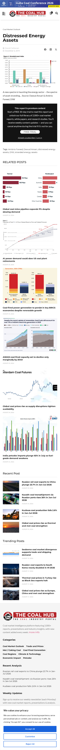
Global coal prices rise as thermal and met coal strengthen (39, 524)
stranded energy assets (26, 152)
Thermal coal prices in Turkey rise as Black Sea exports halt (39, 579)
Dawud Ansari (30, 149)
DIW (12, 152)
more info (34, 632)
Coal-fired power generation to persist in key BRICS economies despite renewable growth (29, 309)
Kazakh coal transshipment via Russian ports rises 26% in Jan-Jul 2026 (39, 497)
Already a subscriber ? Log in (30, 138)
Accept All (30, 729)
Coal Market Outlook (11, 29)
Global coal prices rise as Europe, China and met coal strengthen (38, 592)
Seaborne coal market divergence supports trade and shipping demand (39, 552)
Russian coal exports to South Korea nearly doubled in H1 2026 (38, 566)
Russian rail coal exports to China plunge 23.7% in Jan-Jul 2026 (39, 483)
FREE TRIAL (30, 132)
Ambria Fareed (15, 149)
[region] (30, 728)
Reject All (30, 744)
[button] (45, 49)
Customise (30, 736)
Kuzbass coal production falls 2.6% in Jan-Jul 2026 (27, 686)
